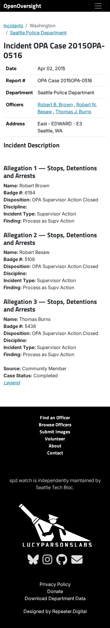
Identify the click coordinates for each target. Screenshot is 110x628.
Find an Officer (55, 417)
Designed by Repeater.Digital (55, 611)
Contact (55, 452)
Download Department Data (55, 598)
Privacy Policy (55, 584)
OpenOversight (22, 5)
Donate (55, 591)
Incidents (13, 25)
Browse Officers (55, 424)
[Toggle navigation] (98, 6)
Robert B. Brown (55, 104)
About (55, 445)
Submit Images (55, 431)
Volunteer (55, 438)
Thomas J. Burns (73, 112)
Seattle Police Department (38, 33)
